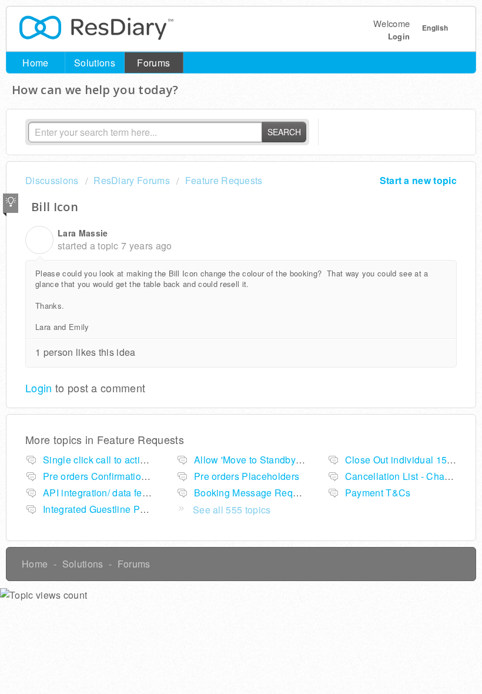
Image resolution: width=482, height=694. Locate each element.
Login (38, 387)
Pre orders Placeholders (246, 476)
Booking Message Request (252, 492)
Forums (153, 62)
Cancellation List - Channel (404, 476)
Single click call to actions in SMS (116, 459)
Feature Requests (223, 180)
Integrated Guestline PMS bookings (120, 509)
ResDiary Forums (131, 180)
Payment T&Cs (378, 492)
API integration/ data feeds (100, 492)
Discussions (52, 180)
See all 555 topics (232, 509)
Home (35, 62)
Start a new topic (418, 180)
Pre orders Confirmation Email (108, 476)
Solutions (94, 62)
